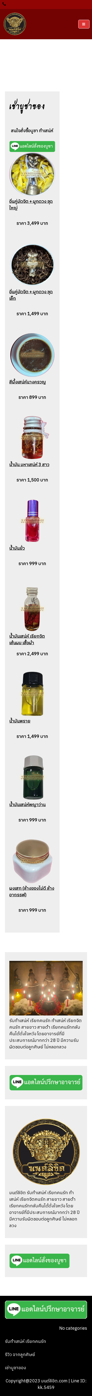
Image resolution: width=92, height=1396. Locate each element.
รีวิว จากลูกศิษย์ (20, 1354)
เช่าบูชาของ (15, 1368)
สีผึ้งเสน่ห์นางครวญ (27, 382)
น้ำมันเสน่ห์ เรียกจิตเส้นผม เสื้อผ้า (27, 640)
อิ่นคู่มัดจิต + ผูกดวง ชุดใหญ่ (31, 205)
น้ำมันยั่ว (17, 548)
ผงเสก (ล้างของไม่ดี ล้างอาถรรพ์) (31, 892)
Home (32, 63)
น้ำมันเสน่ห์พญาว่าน (27, 805)
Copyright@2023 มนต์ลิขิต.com (37, 1381)
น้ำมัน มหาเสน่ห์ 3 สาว (29, 465)
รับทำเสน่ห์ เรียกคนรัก (25, 1341)
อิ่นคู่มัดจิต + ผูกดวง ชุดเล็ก (31, 295)
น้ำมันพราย (19, 721)
